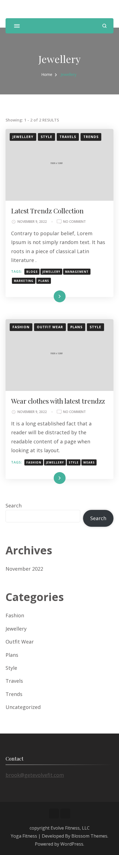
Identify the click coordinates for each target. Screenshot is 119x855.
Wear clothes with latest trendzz (58, 400)
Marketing (23, 281)
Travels (68, 136)
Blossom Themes (89, 836)
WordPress (71, 844)
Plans (43, 281)
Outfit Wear (50, 327)
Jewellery (22, 136)
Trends (91, 136)
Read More (51, 296)
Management (77, 272)
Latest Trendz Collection (47, 210)
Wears (89, 462)
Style (46, 136)
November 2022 (24, 568)
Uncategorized (23, 707)
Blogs (32, 272)
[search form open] (104, 26)
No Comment (74, 222)
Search (14, 505)
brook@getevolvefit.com (35, 775)
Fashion (21, 327)
